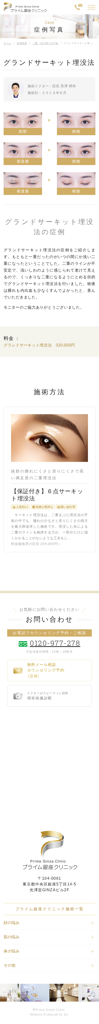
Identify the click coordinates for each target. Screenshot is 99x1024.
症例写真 (22, 43)
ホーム (7, 43)
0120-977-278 (55, 643)
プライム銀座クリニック (49, 850)
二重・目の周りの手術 (45, 43)
